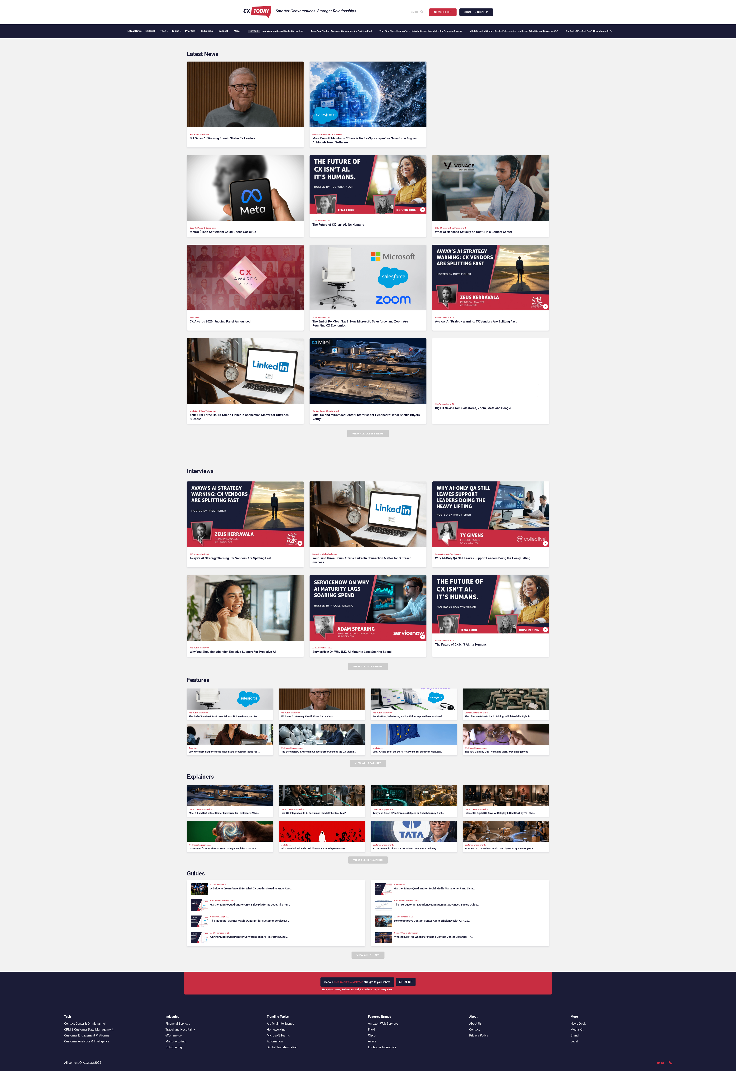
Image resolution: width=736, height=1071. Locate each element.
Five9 (371, 1029)
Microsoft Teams (278, 1035)
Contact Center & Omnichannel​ (85, 1023)
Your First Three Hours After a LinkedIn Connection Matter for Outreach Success (320, 31)
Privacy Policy (478, 1035)
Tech (164, 31)
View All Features (368, 763)
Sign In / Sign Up (476, 12)
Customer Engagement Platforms (86, 1035)
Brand (575, 1035)
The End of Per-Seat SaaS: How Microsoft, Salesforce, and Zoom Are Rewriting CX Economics (514, 31)
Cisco (371, 1035)
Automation (275, 1041)
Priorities (191, 31)
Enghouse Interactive (382, 1047)
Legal (574, 1041)
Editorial (151, 31)
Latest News (134, 31)
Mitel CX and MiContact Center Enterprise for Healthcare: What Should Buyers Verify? (414, 31)
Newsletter (443, 12)
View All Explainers (368, 860)
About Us (475, 1023)
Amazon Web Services (383, 1023)
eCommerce (173, 1035)
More (238, 31)
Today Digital (88, 1063)
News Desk (578, 1023)
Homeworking (276, 1029)
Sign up (405, 982)
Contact (474, 1029)
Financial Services (177, 1023)
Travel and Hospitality (180, 1029)
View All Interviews (368, 666)
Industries (208, 31)
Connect (224, 31)
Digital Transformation (282, 1047)
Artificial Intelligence (280, 1023)
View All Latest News (368, 433)
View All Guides (368, 955)
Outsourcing (173, 1047)
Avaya (372, 1041)
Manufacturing (175, 1041)
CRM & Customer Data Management (88, 1029)
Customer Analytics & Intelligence (86, 1041)
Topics (176, 31)
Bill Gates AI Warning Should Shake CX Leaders (594, 31)
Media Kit (577, 1029)
